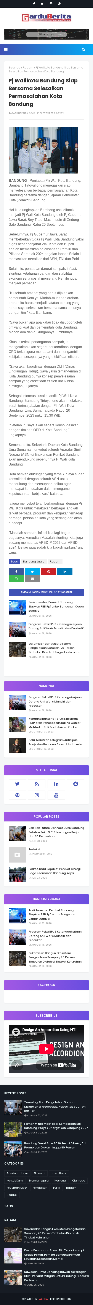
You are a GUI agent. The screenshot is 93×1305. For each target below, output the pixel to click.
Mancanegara (39, 1180)
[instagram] (51, 3)
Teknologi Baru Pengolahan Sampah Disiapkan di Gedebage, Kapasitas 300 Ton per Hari (54, 1106)
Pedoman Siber (17, 1188)
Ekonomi (39, 1173)
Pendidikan (40, 1188)
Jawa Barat (59, 1173)
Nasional (60, 1180)
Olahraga (78, 1180)
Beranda (14, 67)
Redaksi (34, 849)
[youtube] (56, 795)
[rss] (36, 783)
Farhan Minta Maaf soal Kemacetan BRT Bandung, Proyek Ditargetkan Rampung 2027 (56, 1126)
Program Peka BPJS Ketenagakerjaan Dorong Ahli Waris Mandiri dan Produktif (56, 626)
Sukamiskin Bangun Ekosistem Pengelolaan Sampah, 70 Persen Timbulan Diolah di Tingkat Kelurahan (54, 648)
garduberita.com (23, 113)
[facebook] (34, 3)
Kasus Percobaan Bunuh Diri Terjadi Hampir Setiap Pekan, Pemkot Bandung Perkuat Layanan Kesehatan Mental (54, 1254)
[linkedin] (56, 783)
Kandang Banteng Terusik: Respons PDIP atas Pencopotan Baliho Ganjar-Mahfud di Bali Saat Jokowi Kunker (55, 723)
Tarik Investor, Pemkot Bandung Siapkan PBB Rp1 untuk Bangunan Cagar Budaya (56, 606)
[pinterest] (59, 3)
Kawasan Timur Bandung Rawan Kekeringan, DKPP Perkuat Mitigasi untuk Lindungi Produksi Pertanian (56, 1276)
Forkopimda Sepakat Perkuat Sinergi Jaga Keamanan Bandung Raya (54, 871)
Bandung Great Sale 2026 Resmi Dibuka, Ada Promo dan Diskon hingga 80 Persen (55, 1145)
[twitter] (42, 3)
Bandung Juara (34, 561)
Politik (56, 1188)
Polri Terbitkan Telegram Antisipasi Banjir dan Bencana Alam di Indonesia (55, 742)
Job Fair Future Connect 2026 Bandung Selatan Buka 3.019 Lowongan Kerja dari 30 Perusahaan (56, 832)
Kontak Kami (15, 1180)
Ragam (28, 67)
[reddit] (75, 783)
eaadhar (44, 1299)
